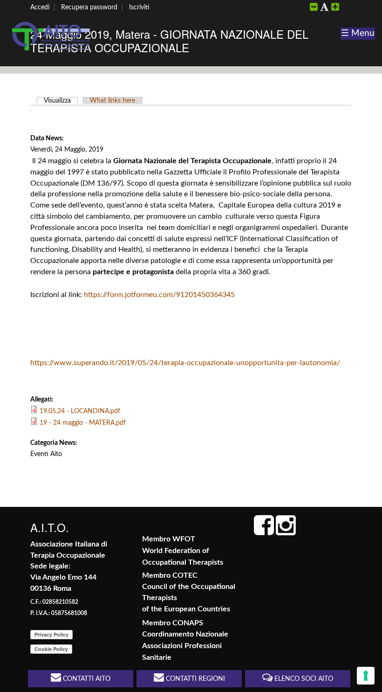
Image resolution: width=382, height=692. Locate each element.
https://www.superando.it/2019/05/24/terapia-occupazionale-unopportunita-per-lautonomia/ (185, 363)
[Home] (51, 50)
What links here (112, 100)
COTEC (185, 575)
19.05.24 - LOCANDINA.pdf (80, 411)
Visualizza (61, 100)
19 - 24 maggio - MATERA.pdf (83, 423)
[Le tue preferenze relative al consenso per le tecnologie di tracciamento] (366, 676)
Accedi (39, 7)
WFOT (183, 539)
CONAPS (187, 623)
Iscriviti (139, 7)
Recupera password (89, 7)
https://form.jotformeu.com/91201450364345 (159, 294)
